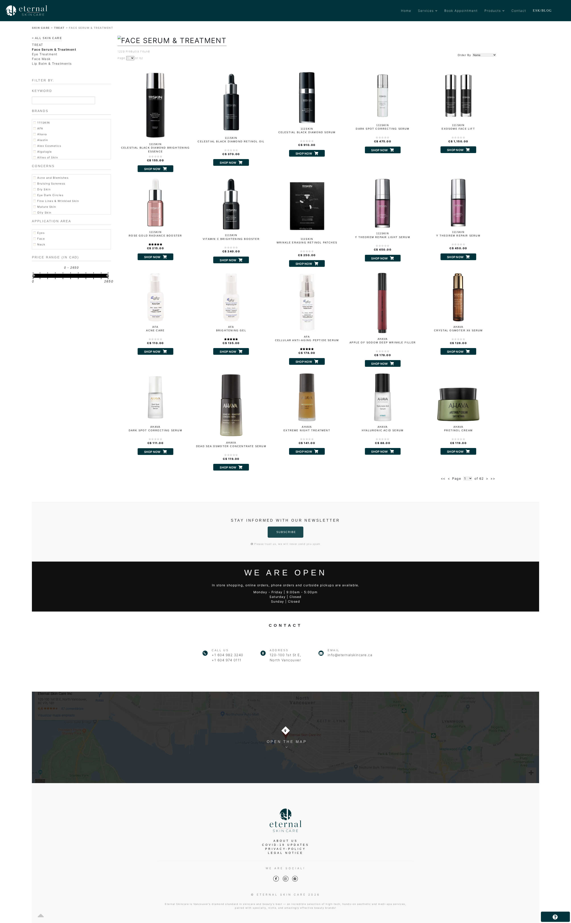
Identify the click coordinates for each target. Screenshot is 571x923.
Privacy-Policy (285, 848)
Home (406, 10)
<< (443, 478)
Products (493, 10)
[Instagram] (285, 879)
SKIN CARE (41, 27)
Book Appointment (461, 10)
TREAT (59, 27)
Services (426, 10)
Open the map (287, 742)
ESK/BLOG (542, 10)
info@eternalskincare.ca (350, 655)
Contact (518, 10)
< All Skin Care (47, 38)
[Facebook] (276, 879)
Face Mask (41, 59)
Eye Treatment (45, 54)
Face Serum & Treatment (54, 49)
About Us (285, 840)
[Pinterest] (295, 879)
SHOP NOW (152, 169)
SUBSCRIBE (286, 532)
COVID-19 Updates (285, 844)
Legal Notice (285, 853)
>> (492, 478)
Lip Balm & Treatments (52, 63)
